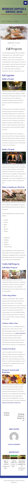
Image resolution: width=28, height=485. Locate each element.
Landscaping (9, 21)
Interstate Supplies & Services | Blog (14, 10)
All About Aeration (6, 414)
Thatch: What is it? (14, 462)
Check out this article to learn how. (11, 402)
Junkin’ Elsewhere (20, 333)
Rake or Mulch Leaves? (6, 462)
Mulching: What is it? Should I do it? (20, 417)
